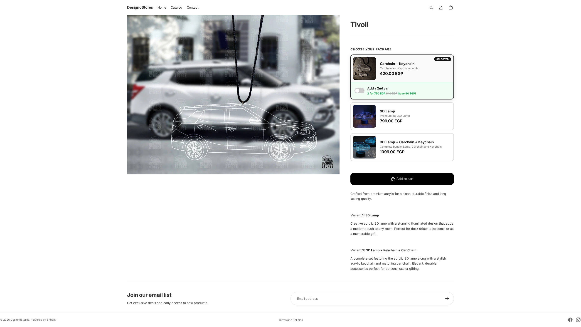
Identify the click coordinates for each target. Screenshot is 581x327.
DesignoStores (19, 319)
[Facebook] (570, 319)
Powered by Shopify (44, 319)
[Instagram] (578, 319)
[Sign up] (447, 298)
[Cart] (451, 7)
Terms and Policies (290, 320)
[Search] (431, 7)
